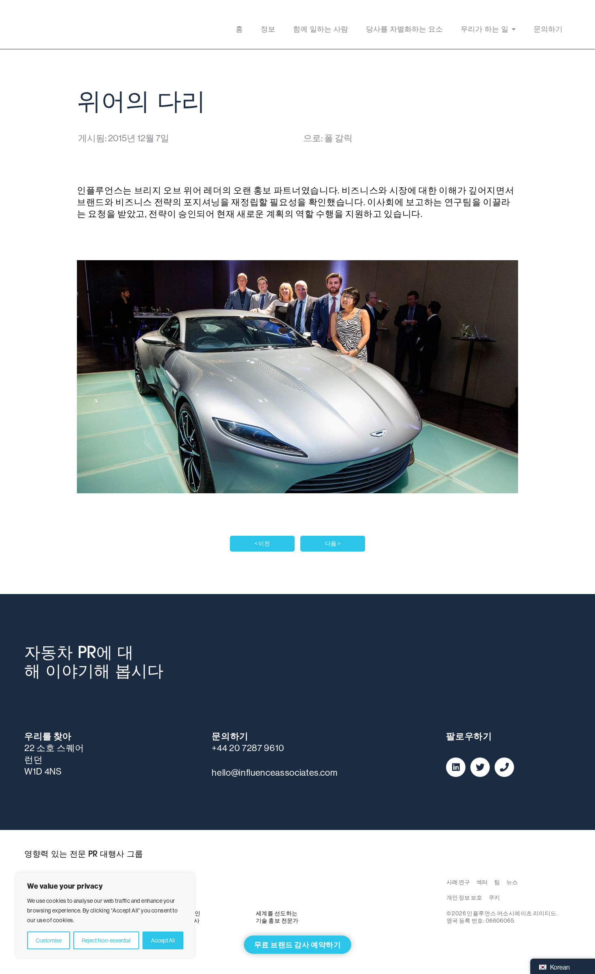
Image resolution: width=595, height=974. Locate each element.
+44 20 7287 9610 (248, 747)
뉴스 (512, 882)
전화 (504, 767)
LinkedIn (455, 767)
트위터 (480, 767)
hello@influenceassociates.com (274, 772)
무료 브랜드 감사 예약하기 (297, 944)
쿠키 (494, 897)
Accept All (163, 940)
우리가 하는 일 (484, 30)
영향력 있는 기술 (297, 886)
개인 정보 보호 (464, 897)
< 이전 (262, 543)
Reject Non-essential (106, 940)
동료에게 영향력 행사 (68, 24)
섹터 (482, 882)
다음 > (333, 543)
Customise (49, 940)
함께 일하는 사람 (320, 30)
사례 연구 (458, 882)
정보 (268, 30)
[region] (105, 915)
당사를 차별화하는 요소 (404, 30)
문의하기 (548, 30)
